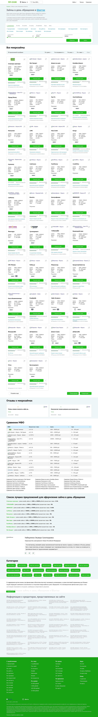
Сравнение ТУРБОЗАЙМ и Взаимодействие (75, 485)
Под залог (33, 666)
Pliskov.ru (21, 447)
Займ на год (38, 575)
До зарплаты (59, 675)
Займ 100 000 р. (22, 565)
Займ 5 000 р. (26, 570)
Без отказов (10, 31)
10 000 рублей (35, 690)
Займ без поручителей (70, 565)
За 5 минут (58, 683)
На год (57, 666)
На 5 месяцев (59, 671)
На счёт (82, 664)
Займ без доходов (34, 565)
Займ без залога (46, 565)
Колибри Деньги (17, 444)
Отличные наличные (18, 429)
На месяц (58, 664)
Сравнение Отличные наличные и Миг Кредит (19, 479)
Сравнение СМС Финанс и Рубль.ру (16, 486)
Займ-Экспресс (11, 517)
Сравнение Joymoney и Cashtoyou (15, 483)
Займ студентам (75, 570)
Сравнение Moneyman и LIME (43, 481)
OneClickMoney (11, 454)
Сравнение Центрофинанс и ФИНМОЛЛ (17, 485)
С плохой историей (23, 29)
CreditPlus (21, 473)
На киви (82, 668)
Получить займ (15, 79)
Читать (9, 412)
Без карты (58, 688)
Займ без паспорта (74, 575)
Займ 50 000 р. (47, 575)
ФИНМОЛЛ (9, 507)
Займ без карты (57, 565)
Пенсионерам (83, 681)
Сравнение (88, 2)
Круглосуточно (59, 681)
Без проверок (61, 29)
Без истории (19, 31)
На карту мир (83, 673)
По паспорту (34, 668)
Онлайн (33, 671)
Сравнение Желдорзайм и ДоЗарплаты (45, 488)
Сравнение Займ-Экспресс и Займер (16, 488)
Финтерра (9, 520)
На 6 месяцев (59, 668)
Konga (19, 467)
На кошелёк (83, 666)
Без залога (38, 31)
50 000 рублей (35, 683)
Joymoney (15, 470)
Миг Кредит (23, 432)
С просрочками (11, 29)
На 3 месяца (59, 673)
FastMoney (10, 523)
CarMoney (9, 511)
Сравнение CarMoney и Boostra (72, 483)
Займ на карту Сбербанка (14, 570)
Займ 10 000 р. (11, 565)
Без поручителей (72, 29)
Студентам (83, 678)
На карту (82, 683)
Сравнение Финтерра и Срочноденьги (45, 485)
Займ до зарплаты (83, 565)
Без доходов (47, 31)
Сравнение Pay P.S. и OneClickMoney (16, 481)
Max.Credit (10, 464)
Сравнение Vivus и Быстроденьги (15, 490)
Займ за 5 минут (86, 575)
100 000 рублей (35, 688)
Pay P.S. (20, 450)
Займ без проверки (51, 570)
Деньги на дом (16, 435)
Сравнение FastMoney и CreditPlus (44, 483)
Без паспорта (83, 29)
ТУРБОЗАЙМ (10, 504)
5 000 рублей (34, 686)
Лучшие (33, 675)
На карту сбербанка (85, 671)
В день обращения (60, 686)
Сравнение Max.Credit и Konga (72, 481)
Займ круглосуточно (38, 570)
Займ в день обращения (13, 575)
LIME (18, 460)
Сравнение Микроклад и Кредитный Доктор (47, 486)
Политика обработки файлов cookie (15, 714)
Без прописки (51, 29)
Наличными (34, 673)
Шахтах (41, 10)
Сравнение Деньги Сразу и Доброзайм (74, 488)
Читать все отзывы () (21, 82)
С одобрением (35, 664)
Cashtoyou (21, 475)
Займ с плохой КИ (27, 575)
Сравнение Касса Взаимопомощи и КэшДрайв (76, 486)
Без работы (42, 29)
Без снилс (33, 29)
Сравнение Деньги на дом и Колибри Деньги (47, 479)
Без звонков (29, 31)
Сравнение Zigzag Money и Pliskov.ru (73, 479)
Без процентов (35, 678)
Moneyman (10, 458)
